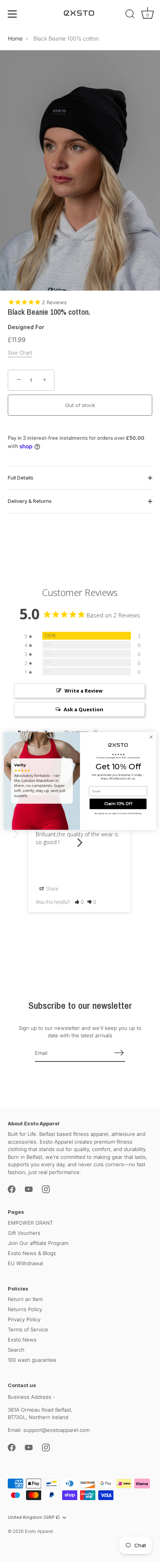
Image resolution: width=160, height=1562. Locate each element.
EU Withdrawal (25, 1263)
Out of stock (80, 405)
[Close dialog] (151, 736)
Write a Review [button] (83, 690)
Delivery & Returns (30, 501)
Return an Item (25, 1299)
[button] (79, 902)
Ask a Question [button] (83, 709)
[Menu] (12, 14)
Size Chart (20, 352)
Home (15, 38)
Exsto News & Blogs (32, 1253)
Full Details (20, 477)
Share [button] (52, 888)
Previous (16, 838)
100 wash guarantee (32, 1360)
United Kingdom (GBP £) (34, 1517)
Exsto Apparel (39, 1531)
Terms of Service (28, 1329)
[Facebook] (12, 1189)
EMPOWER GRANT (30, 1223)
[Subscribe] (118, 1052)
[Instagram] (46, 1189)
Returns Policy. (25, 1309)
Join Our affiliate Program (38, 1243)
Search (16, 1350)
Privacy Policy (24, 1319)
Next (80, 838)
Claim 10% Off (118, 804)
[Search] (130, 15)
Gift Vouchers (24, 1233)
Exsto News (22, 1339)
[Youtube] (29, 1189)
